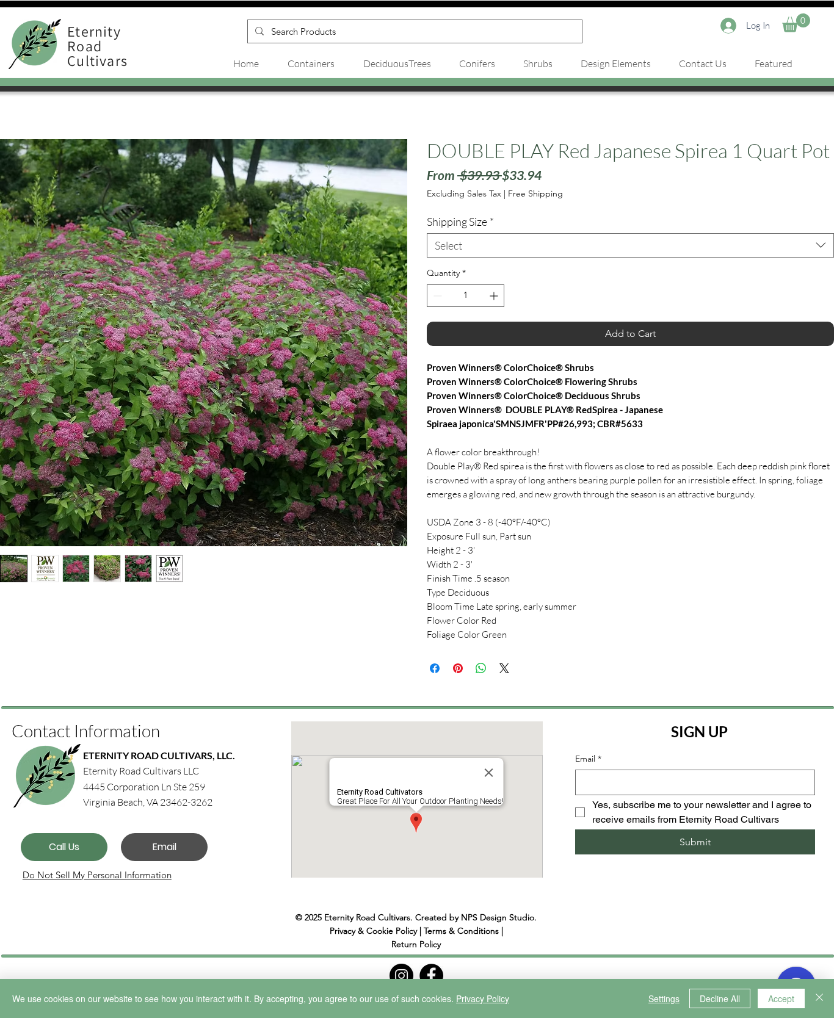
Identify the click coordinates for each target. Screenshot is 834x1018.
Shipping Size (460, 221)
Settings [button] (664, 998)
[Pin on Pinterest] (458, 668)
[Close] (819, 998)
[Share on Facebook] (434, 668)
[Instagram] (401, 975)
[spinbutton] (465, 295)
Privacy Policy (482, 998)
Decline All (720, 998)
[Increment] (494, 295)
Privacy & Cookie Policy (373, 930)
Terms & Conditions (461, 930)
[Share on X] (504, 668)
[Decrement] (436, 295)
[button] (796, 22)
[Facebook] (431, 975)
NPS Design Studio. (499, 917)
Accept (781, 998)
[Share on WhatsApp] (481, 668)
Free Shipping (535, 193)
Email (588, 758)
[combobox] (630, 245)
